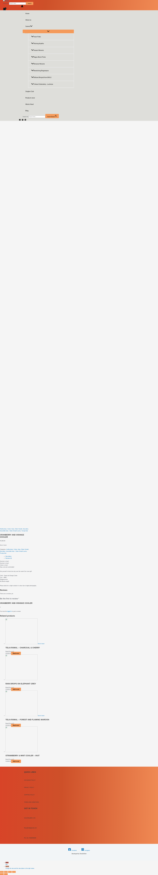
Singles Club (29, 91)
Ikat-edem (25, 529)
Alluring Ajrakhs (39, 43)
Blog (26, 110)
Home (27, 13)
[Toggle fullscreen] (10, 872)
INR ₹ (7, 863)
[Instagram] (22, 120)
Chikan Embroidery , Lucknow (43, 84)
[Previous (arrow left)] (2, 874)
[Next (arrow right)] (6, 874)
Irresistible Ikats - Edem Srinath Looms (10, 531)
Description (8, 556)
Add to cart (16, 689)
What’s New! (29, 104)
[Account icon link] (22, 6)
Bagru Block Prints (40, 57)
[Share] (6, 872)
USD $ (19, 867)
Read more (16, 653)
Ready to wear (30, 98)
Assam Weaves (39, 50)
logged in (9, 611)
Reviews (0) (8, 558)
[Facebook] (20, 120)
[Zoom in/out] (14, 872)
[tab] (34, 556)
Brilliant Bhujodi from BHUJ (42, 77)
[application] (31, 26)
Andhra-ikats (3, 529)
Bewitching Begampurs (41, 70)
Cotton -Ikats (10, 529)
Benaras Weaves (39, 64)
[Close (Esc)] (2, 872)
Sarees (27, 26)
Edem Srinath (18, 529)
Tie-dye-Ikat (24, 531)
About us (28, 20)
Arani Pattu (37, 36)
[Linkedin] (25, 120)
